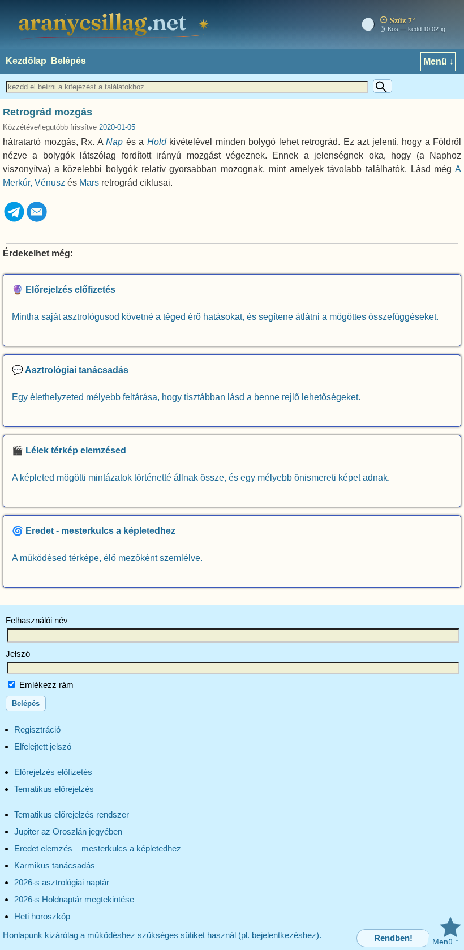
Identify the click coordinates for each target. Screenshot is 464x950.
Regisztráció (37, 729)
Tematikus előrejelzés (54, 789)
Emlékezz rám (45, 685)
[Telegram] (14, 220)
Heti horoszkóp (42, 916)
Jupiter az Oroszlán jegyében (68, 831)
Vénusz (50, 182)
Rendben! (393, 938)
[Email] (36, 220)
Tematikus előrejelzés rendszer (71, 814)
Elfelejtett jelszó (42, 746)
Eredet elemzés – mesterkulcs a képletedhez (97, 848)
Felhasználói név (37, 620)
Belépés (68, 61)
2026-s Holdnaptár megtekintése (74, 899)
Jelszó (18, 653)
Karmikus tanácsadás (54, 865)
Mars (89, 182)
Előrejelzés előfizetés (53, 772)
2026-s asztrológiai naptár (61, 882)
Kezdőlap (26, 61)
